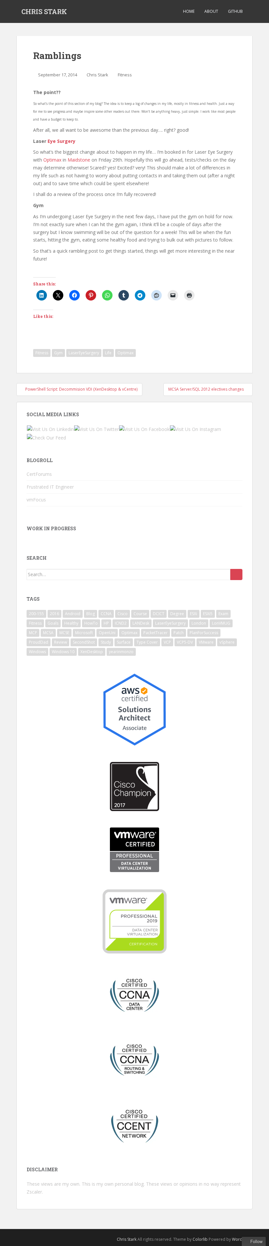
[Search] (236, 574)
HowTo (91, 623)
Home (189, 11)
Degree (177, 613)
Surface (124, 642)
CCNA (106, 613)
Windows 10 (63, 651)
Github (235, 11)
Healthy (71, 623)
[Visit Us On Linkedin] (50, 429)
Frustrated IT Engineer (50, 487)
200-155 (36, 613)
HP (106, 623)
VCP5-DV (185, 642)
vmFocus (36, 499)
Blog (90, 613)
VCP (167, 642)
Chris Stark (97, 75)
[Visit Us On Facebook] (144, 429)
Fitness (125, 75)
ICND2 (121, 623)
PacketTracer (155, 632)
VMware (206, 642)
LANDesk (141, 623)
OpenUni (107, 632)
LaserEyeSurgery (84, 353)
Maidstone (79, 160)
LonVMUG (221, 623)
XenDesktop (91, 651)
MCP (33, 632)
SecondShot (84, 642)
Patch (179, 632)
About (211, 11)
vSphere (227, 642)
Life (108, 353)
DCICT (158, 613)
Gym (58, 353)
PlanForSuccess (204, 632)
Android (72, 613)
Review (60, 642)
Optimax (52, 160)
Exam (223, 613)
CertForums (39, 474)
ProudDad (38, 642)
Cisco (122, 613)
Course (140, 613)
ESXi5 (208, 613)
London (199, 623)
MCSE (64, 632)
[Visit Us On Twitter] (96, 429)
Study (106, 642)
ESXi (193, 613)
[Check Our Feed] (46, 437)
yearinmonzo (121, 651)
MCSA (48, 632)
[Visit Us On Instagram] (195, 429)
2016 (54, 613)
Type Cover (147, 642)
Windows (37, 651)
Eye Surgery (61, 141)
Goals (53, 623)
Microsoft (84, 632)
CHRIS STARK (44, 11)
